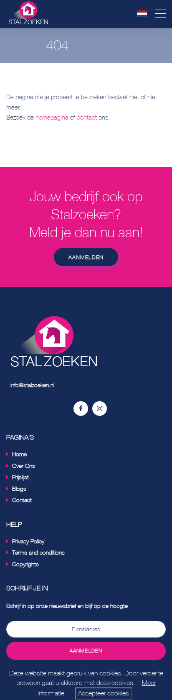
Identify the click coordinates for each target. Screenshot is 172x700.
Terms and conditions (38, 552)
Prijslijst (20, 476)
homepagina (51, 117)
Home (19, 454)
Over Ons (23, 465)
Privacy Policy (28, 541)
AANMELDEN (86, 651)
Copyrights (25, 564)
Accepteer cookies (103, 693)
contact (87, 117)
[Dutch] (142, 13)
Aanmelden (86, 257)
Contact (22, 499)
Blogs (19, 488)
